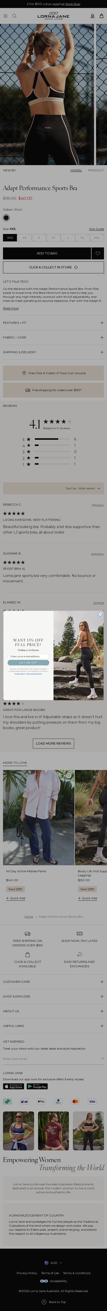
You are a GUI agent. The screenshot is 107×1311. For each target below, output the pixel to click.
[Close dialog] (100, 614)
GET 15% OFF (28, 662)
